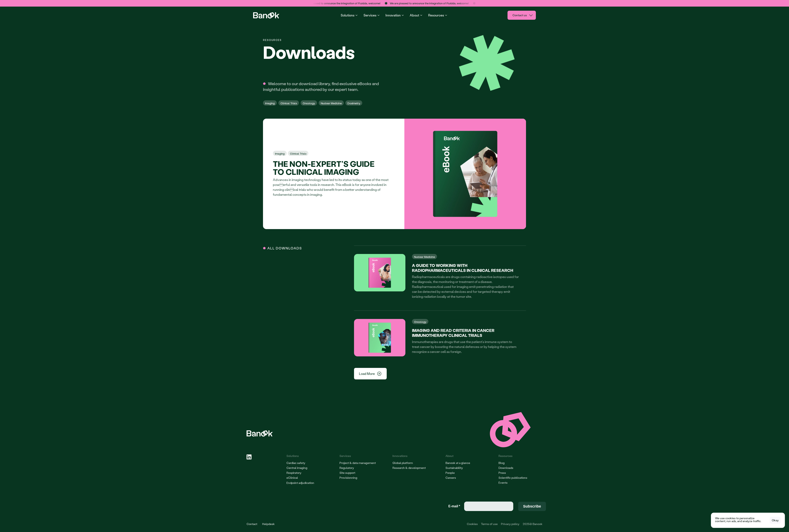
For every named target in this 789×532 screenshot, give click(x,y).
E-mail (454, 506)
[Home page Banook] (266, 15)
